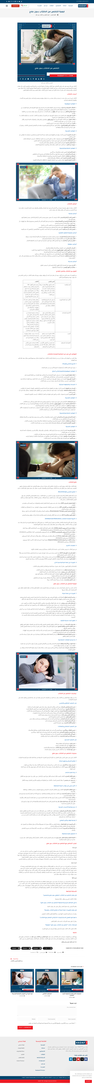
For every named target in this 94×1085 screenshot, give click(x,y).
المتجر (22, 1054)
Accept (88, 1081)
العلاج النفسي (42, 952)
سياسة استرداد (20, 1060)
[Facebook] (86, 1059)
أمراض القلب (50, 119)
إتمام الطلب (21, 1057)
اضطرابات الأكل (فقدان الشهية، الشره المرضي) (71, 994)
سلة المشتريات (20, 1051)
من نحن (45, 5)
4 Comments (33, 952)
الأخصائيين (58, 5)
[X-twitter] (82, 1059)
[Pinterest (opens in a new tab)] (11, 1)
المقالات (51, 5)
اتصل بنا (40, 5)
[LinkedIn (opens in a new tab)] (15, 1)
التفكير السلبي (57, 403)
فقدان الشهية (60, 250)
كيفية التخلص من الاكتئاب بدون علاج (42, 14)
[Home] (57, 14)
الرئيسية (71, 5)
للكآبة (53, 111)
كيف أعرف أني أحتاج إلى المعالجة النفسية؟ (22, 993)
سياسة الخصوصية (40, 1070)
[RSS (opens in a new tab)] (17, 1)
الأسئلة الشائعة (41, 1057)
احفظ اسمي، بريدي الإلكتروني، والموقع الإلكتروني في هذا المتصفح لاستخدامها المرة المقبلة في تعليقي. (51, 1023)
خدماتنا (64, 5)
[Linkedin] (70, 1059)
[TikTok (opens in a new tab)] (21, 1)
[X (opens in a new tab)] (7, 1)
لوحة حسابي (21, 1045)
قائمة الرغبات (21, 1048)
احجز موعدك (42, 1060)
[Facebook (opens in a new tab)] (9, 1)
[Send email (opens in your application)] (19, 1)
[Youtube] (78, 1059)
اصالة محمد (59, 952)
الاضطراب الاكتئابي (47, 993)
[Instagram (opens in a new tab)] (13, 1)
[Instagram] (74, 1059)
